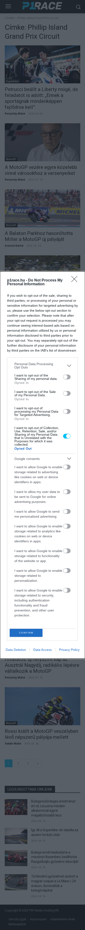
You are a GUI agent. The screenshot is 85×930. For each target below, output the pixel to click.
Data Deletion (16, 650)
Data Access (42, 650)
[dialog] (42, 465)
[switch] (67, 377)
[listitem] (42, 365)
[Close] (75, 280)
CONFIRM (26, 632)
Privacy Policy (69, 650)
